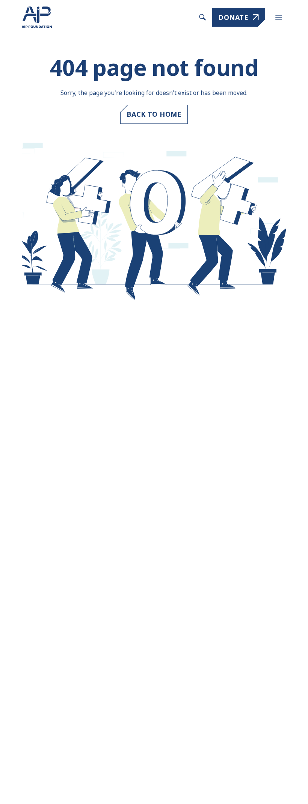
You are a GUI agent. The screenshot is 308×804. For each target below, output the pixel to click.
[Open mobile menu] (278, 17)
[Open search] (202, 17)
